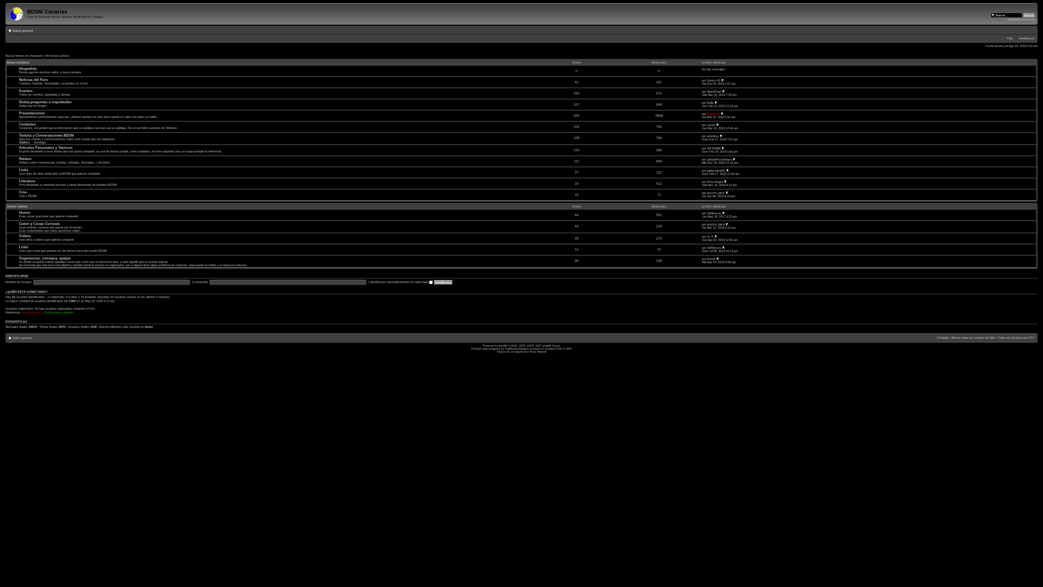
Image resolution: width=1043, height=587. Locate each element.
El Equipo (943, 337)
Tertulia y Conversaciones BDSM (46, 135)
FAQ (1010, 38)
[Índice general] (17, 13)
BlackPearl (714, 91)
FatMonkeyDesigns (517, 348)
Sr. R (710, 236)
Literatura (27, 181)
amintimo (713, 136)
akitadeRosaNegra (719, 159)
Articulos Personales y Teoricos (46, 148)
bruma (711, 258)
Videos (25, 236)
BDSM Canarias (18, 62)
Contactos (27, 124)
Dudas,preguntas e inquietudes (45, 102)
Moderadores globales (59, 312)
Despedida (28, 69)
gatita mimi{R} (716, 170)
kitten (149, 326)
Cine (23, 192)
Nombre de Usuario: (18, 282)
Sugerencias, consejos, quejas (45, 258)
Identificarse (1027, 38)
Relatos (25, 159)
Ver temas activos (57, 55)
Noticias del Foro (33, 80)
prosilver (550, 348)
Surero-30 (713, 80)
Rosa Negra (715, 181)
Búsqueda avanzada (1021, 19)
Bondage (40, 142)
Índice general (23, 30)
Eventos (26, 91)
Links (23, 170)
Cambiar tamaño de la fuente (1031, 29)
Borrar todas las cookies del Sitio (973, 337)
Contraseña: (200, 282)
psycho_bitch (716, 192)
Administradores (32, 312)
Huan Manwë (538, 351)
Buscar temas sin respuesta (24, 55)
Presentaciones (32, 113)
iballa (710, 102)
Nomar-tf (713, 113)
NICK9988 (714, 148)
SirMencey (714, 213)
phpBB (503, 345)
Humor (24, 213)
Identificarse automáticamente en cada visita (399, 282)
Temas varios (17, 206)
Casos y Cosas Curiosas (39, 224)
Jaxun (711, 125)
